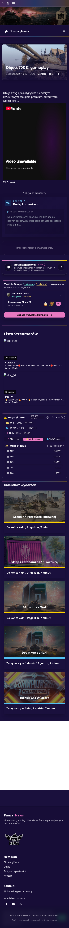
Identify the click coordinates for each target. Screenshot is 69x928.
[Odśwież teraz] (52, 417)
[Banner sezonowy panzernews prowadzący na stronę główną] (34, 16)
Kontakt (8, 875)
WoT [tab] (34, 439)
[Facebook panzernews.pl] (8, 3)
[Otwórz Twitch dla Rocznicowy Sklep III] (58, 304)
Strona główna (19, 31)
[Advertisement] (34, 755)
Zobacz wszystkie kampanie (32, 314)
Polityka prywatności (15, 871)
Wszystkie (56, 284)
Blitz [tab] (15, 439)
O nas (7, 866)
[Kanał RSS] (3, 3)
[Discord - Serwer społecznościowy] (13, 3)
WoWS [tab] (55, 439)
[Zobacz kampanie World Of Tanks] (61, 295)
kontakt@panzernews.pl (20, 891)
